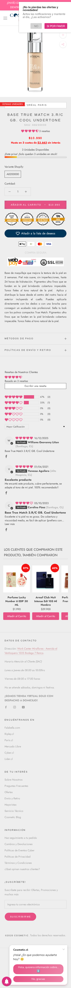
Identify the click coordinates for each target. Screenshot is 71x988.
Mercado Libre (13, 746)
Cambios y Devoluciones (19, 844)
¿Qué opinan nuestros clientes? (22, 869)
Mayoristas (10, 805)
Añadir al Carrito (16, 616)
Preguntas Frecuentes (16, 786)
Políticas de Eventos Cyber (19, 850)
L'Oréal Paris (35, 105)
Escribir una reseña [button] (35, 386)
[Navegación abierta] (5, 18)
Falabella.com (12, 728)
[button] (30, 131)
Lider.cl (9, 759)
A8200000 (13, 174)
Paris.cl (9, 740)
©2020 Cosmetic (17, 935)
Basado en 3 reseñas (16, 381)
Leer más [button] (10, 524)
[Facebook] (6, 707)
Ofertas (9, 792)
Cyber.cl (9, 753)
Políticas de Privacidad (17, 856)
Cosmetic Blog (13, 817)
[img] (25, 438)
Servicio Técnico (14, 811)
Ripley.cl (9, 734)
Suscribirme (20, 916)
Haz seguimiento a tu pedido (21, 838)
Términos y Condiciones (18, 863)
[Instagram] (14, 707)
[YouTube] (23, 707)
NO (36, 26)
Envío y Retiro (12, 798)
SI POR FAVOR (56, 26)
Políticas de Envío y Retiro (28, 350)
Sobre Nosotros (14, 779)
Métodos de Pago (19, 338)
